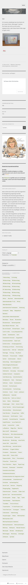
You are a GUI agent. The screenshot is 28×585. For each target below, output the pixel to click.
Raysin (15, 464)
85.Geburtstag (6, 295)
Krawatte (22, 419)
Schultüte (5, 482)
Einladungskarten (16, 344)
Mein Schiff (6, 431)
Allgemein (13, 64)
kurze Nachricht (16, 422)
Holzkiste (5, 392)
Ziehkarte (5, 537)
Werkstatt (5, 531)
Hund (10, 392)
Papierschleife (7, 458)
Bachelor (5, 313)
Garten (4, 359)
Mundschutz (6, 440)
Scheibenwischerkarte (9, 473)
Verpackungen (7, 515)
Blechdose (5, 319)
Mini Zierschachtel (8, 437)
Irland (15, 392)
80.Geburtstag (15, 292)
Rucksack (5, 467)
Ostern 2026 (14, 455)
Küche (4, 425)
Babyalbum (18, 310)
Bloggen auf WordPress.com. (9, 574)
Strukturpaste (6, 497)
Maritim (20, 428)
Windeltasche (19, 531)
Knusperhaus (15, 413)
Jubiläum (21, 392)
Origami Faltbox (14, 449)
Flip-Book (18, 353)
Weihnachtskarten (8, 524)
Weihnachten (21, 515)
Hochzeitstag (16, 389)
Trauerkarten (6, 506)
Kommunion (6, 416)
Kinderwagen (6, 404)
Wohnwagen (6, 534)
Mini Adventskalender (17, 434)
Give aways (21, 371)
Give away (13, 371)
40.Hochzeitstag (16, 283)
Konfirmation (14, 416)
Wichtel (12, 531)
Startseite (4, 552)
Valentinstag (14, 512)
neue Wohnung (7, 446)
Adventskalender (18, 298)
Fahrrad (14, 350)
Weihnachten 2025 (8, 518)
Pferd (13, 458)
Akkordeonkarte (7, 304)
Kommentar (20, 91)
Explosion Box (6, 350)
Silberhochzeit (7, 491)
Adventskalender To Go (9, 301)
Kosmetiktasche (13, 419)
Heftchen (5, 383)
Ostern (20, 452)
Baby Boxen (5, 556)
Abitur (4, 298)
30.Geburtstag (15, 280)
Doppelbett (19, 337)
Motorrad (17, 437)
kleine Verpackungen (18, 407)
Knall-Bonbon (6, 413)
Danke (4, 334)
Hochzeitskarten (7, 389)
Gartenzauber (12, 359)
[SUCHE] (24, 127)
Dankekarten (11, 334)
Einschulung (19, 347)
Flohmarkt (6, 177)
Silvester (14, 491)
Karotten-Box (6, 398)
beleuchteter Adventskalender (11, 316)
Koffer (22, 413)
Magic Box (13, 428)
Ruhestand (12, 467)
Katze (4, 401)
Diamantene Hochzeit (8, 337)
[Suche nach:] (12, 127)
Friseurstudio (13, 356)
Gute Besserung (7, 377)
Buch (22, 328)
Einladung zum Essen (8, 347)
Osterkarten (13, 452)
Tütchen (23, 509)
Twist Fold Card (7, 509)
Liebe (17, 425)
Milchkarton (6, 434)
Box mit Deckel (7, 328)
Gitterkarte (6, 371)
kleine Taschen (7, 407)
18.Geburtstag (6, 280)
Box (17, 325)
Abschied (10, 298)
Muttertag (14, 440)
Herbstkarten (17, 383)
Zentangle (21, 534)
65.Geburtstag (16, 289)
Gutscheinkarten (17, 377)
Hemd (10, 383)
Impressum (5, 570)
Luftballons (6, 428)
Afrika (18, 301)
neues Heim (13, 443)
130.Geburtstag (16, 295)
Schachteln (20, 467)
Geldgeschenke (7, 368)
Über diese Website (7, 566)
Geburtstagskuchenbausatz (10, 365)
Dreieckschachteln (8, 341)
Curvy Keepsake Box (16, 331)
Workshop (14, 534)
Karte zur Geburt (16, 398)
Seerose (13, 485)
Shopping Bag (6, 488)
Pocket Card (13, 461)
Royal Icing (21, 464)
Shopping (19, 485)
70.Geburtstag (6, 292)
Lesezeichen (11, 425)
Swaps (14, 497)
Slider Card (22, 491)
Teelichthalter (6, 500)
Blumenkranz (6, 322)
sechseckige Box (14, 482)
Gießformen (16, 368)
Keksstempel (15, 401)
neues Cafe (6, 443)
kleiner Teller (19, 404)
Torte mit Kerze (14, 503)
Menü (23, 5)
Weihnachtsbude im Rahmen (10, 521)
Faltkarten (20, 350)
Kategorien (5, 263)
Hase (12, 380)
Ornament (5, 452)
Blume (11, 319)
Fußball (21, 356)
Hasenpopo (19, 380)
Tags (18, 497)
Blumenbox (18, 319)
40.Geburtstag (6, 283)
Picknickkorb (20, 458)
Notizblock (6, 449)
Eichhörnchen (6, 344)
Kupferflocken (6, 422)
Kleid (13, 404)
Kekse (9, 401)
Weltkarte (12, 527)
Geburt (19, 359)
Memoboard (13, 431)
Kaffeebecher (6, 395)
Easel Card (17, 341)
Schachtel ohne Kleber (9, 470)
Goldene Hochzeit (7, 374)
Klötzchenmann (17, 410)
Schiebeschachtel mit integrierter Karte (13, 476)
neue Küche (21, 440)
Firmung (11, 353)
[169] (14, 39)
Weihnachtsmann (19, 524)
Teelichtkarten (16, 500)
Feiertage (5, 353)
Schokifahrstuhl (17, 479)
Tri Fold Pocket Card (17, 506)
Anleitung (21, 307)
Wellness (5, 527)
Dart (18, 334)
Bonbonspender (16, 322)
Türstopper (16, 509)
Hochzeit (5, 386)
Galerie (4, 559)
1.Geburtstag (6, 277)
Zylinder (12, 537)
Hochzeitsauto (13, 386)
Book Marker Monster (9, 325)
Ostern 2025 (6, 455)
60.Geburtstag (15, 286)
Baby (11, 310)
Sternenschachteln (16, 494)
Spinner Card (6, 494)
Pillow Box (5, 461)
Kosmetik (5, 419)
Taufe (23, 497)
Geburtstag (17, 64)
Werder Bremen (20, 527)
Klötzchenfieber (7, 410)
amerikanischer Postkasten (10, 307)
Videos (14, 515)
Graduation (17, 374)
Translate (14, 255)
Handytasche (6, 380)
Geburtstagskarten (6, 66)
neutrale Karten (14, 66)
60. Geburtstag (7, 289)
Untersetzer (6, 512)
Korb (21, 416)
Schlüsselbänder (7, 479)
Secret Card (6, 485)
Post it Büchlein (7, 464)
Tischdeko (5, 503)
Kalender (14, 395)
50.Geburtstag (6, 286)
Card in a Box (6, 331)
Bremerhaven (16, 328)
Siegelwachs (15, 488)
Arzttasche (5, 310)
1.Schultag (14, 277)
